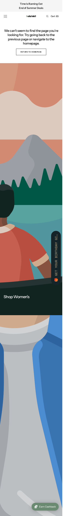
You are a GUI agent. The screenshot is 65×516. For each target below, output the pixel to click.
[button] (5, 16)
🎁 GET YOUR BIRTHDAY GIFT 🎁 (56, 258)
